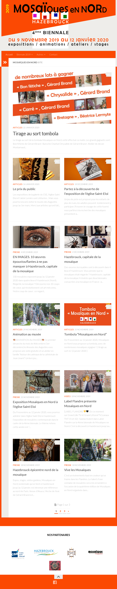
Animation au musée (27, 334)
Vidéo (67, 396)
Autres (40, 54)
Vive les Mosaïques (77, 470)
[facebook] (55, 582)
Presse (16, 252)
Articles (17, 127)
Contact (53, 54)
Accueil (9, 54)
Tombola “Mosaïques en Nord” (85, 334)
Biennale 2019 (24, 54)
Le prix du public (24, 189)
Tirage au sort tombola (35, 133)
